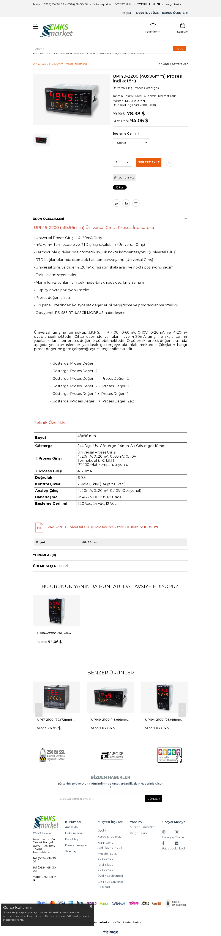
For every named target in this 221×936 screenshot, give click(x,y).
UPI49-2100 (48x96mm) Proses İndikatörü (110, 720)
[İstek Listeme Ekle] (126, 203)
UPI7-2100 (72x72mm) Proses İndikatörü (56, 720)
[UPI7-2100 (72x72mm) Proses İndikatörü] (56, 697)
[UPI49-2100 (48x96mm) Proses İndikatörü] (110, 697)
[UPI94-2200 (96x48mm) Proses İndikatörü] (56, 611)
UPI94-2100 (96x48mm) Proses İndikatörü (164, 720)
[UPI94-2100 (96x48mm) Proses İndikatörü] (164, 697)
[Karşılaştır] (136, 203)
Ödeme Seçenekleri (50, 566)
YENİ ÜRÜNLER (149, 4)
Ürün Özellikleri (48, 219)
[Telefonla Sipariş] (116, 203)
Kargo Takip (173, 4)
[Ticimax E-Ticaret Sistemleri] (110, 932)
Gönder (153, 798)
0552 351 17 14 (123, 4)
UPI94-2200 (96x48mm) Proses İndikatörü (56, 633)
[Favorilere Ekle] (170, 162)
